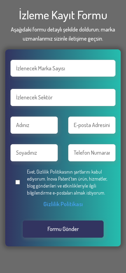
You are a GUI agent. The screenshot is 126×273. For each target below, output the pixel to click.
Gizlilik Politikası (63, 204)
